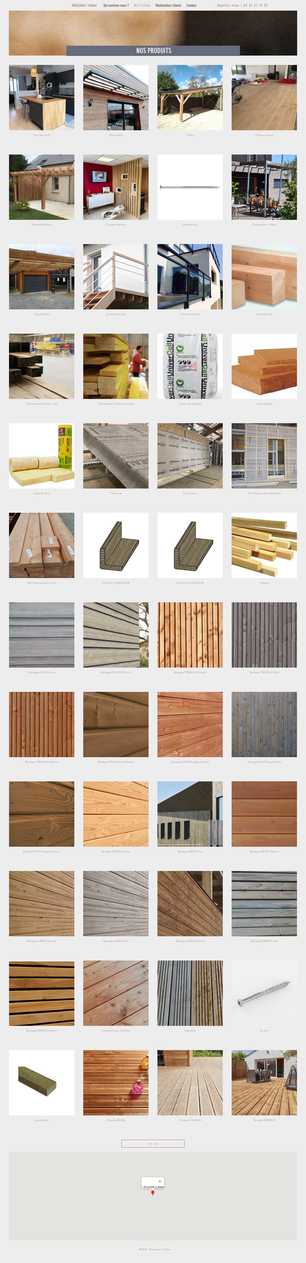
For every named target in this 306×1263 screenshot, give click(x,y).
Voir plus (153, 1143)
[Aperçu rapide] (41, 97)
